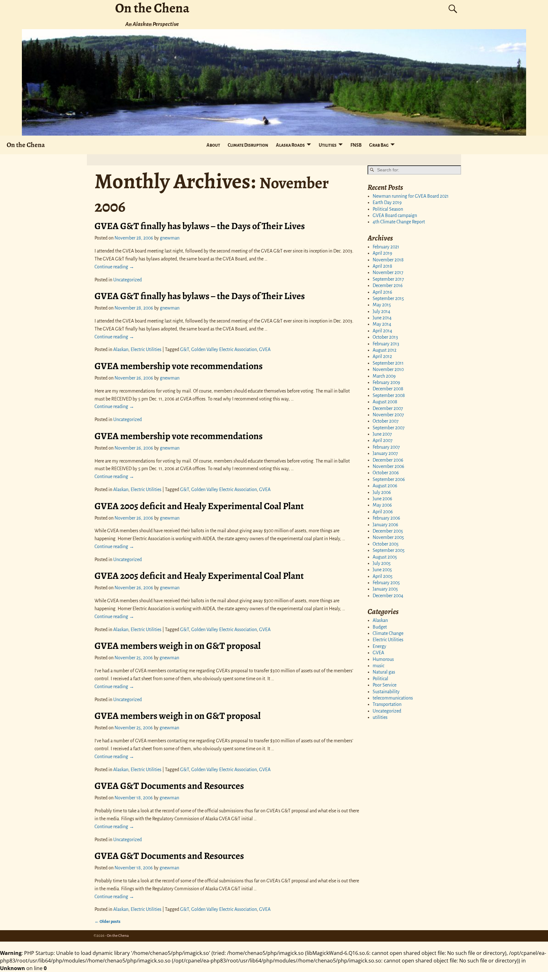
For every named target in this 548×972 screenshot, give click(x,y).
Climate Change (388, 633)
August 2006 (385, 485)
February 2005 (386, 582)
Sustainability (386, 691)
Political (380, 678)
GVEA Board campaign (395, 215)
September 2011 (388, 363)
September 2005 (389, 550)
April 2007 (383, 440)
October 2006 (386, 472)
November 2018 (388, 259)
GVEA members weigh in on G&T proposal (178, 645)
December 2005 (388, 531)
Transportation (387, 704)
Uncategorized (127, 279)
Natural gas (384, 672)
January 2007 (385, 453)
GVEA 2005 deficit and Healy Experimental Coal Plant (199, 506)
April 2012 (382, 356)
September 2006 (389, 479)
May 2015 (382, 304)
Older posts (108, 921)
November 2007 (388, 414)
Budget (380, 627)
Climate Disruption (248, 145)
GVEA (265, 349)
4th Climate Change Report (399, 221)
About (213, 145)
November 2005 (388, 537)
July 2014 (381, 311)
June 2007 (382, 434)
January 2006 (385, 524)
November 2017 (388, 272)
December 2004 (388, 595)
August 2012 (384, 350)
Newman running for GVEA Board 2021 (411, 196)
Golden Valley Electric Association (224, 349)
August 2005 (385, 557)
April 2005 (383, 576)
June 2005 (382, 569)
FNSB (356, 145)
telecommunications (393, 697)
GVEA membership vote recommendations (179, 366)
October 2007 (386, 421)
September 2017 (388, 279)
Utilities (327, 145)
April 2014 (382, 330)
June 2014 (382, 317)
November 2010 (388, 369)
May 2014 (382, 324)
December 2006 (388, 460)
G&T (184, 349)
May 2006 (382, 505)
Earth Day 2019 (387, 202)
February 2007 (386, 447)
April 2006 (383, 511)
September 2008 (389, 395)
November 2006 (388, 466)
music (378, 665)
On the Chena (26, 144)
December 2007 (388, 408)
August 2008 (385, 401)
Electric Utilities (146, 349)
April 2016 (382, 292)
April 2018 (382, 266)
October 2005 (386, 544)
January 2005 (385, 589)
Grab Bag (378, 145)
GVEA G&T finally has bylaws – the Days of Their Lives (200, 226)
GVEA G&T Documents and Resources (169, 785)
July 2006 (382, 492)
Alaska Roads (290, 145)
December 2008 (388, 388)
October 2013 (385, 337)
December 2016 (388, 285)
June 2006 (382, 498)
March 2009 (384, 376)
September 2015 (388, 298)
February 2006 (386, 518)
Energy (379, 646)
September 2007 (389, 427)
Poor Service (384, 684)
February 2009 (386, 382)
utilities (380, 717)
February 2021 (386, 246)
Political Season (388, 209)
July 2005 (382, 563)
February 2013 (386, 343)
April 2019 (382, 253)
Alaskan (120, 349)
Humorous (383, 659)
